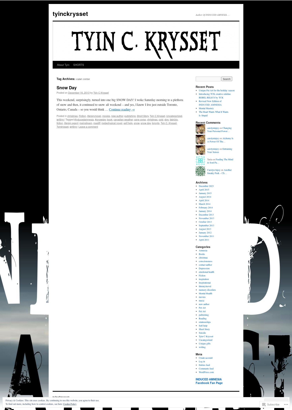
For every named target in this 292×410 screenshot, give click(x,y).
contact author (205, 264)
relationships (205, 322)
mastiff (96, 123)
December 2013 (206, 214)
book (109, 119)
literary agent (71, 123)
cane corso (140, 119)
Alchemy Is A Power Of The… (220, 140)
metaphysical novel (112, 123)
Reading (203, 318)
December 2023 (206, 186)
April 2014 (204, 200)
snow (136, 123)
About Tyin (63, 65)
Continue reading (122, 109)
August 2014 (205, 196)
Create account (206, 357)
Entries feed (204, 364)
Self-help (203, 325)
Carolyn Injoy (213, 169)
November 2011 (206, 236)
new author (117, 116)
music (201, 300)
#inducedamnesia (84, 119)
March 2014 (204, 203)
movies (106, 116)
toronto (156, 123)
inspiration (204, 279)
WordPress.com (206, 372)
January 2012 (205, 232)
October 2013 (205, 221)
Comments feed (206, 368)
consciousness (205, 261)
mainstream (85, 123)
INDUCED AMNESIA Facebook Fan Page (209, 381)
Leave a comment (88, 126)
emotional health (206, 271)
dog (166, 119)
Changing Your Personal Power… (219, 129)
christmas (72, 116)
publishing (130, 116)
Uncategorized (174, 116)
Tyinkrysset (63, 126)
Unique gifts (205, 343)
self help (128, 123)
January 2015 (205, 193)
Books (202, 254)
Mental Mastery (206, 108)
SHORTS (78, 65)
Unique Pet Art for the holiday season (217, 90)
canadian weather (123, 119)
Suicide (202, 332)
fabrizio (174, 119)
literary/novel (94, 116)
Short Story (143, 116)
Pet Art (202, 307)
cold (161, 119)
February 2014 (206, 207)
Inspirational (205, 282)
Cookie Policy (69, 403)
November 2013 (206, 218)
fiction (60, 123)
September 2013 (206, 225)
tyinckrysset (70, 13)
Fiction (82, 116)
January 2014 (205, 211)
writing (60, 119)
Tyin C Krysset (101, 92)
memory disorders (207, 289)
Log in (202, 361)
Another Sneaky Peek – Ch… (219, 171)
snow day (146, 123)
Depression (204, 268)
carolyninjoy (213, 127)
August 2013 (205, 228)
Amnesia (203, 250)
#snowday (100, 119)
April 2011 (204, 239)
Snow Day (67, 87)
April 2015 (204, 189)
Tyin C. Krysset (169, 123)
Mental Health (205, 293)
